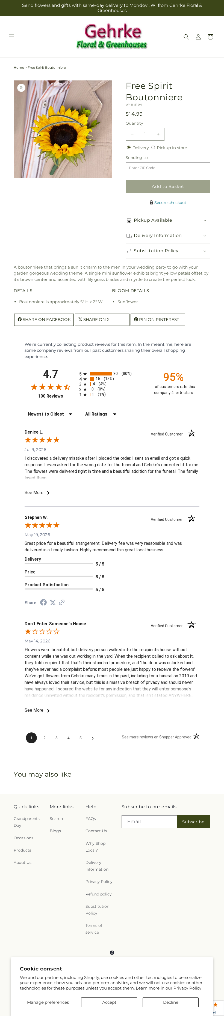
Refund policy (99, 894)
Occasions (23, 837)
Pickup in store (172, 147)
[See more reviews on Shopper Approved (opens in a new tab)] (62, 602)
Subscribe (193, 821)
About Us (22, 862)
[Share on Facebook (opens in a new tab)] (43, 603)
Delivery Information (97, 866)
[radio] (112, 373)
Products (22, 850)
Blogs (55, 830)
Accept (109, 1002)
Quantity (134, 123)
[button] (11, 37)
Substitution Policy (97, 910)
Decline (170, 1002)
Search (56, 818)
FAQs (91, 818)
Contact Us (96, 830)
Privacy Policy (187, 988)
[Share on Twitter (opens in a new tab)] (52, 602)
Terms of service (94, 929)
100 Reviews (57, 396)
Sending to (145, 158)
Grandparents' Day (27, 822)
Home (19, 67)
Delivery (141, 147)
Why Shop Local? (95, 847)
